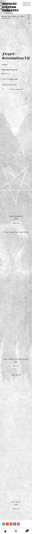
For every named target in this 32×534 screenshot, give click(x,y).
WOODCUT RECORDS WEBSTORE (10, 7)
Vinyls (9, 16)
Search (16, 531)
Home (5, 16)
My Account (5, 531)
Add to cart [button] (16, 223)
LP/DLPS (14, 16)
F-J (18, 16)
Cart (24, 529)
